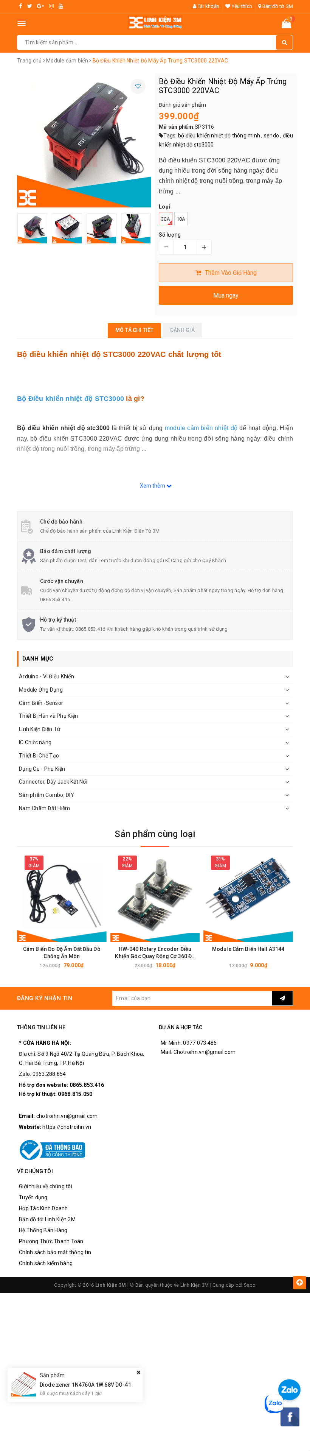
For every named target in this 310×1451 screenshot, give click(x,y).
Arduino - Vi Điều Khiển (46, 676)
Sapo (250, 1285)
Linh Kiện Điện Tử (39, 729)
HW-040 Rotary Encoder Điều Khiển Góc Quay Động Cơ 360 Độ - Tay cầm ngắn (155, 953)
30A (165, 219)
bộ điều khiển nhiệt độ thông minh (219, 135)
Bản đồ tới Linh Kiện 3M (47, 1219)
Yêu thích (241, 6)
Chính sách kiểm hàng (46, 1263)
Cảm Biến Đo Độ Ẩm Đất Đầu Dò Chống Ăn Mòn (62, 952)
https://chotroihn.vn (66, 1127)
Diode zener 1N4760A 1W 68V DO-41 (85, 1385)
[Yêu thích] (138, 86)
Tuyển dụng (33, 1197)
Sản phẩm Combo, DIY (46, 795)
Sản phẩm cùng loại (155, 834)
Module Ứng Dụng (41, 690)
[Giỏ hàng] (286, 25)
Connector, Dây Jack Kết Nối (53, 782)
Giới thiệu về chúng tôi (45, 1186)
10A (181, 219)
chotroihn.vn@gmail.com (67, 1116)
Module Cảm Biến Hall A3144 (248, 949)
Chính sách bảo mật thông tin (55, 1252)
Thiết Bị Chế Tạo (39, 756)
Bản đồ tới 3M (277, 6)
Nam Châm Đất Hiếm (44, 808)
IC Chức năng (35, 742)
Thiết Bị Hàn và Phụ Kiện (48, 716)
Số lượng (170, 235)
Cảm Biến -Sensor (41, 703)
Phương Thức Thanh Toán (51, 1241)
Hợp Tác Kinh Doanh (43, 1208)
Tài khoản (208, 6)
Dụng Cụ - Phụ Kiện (42, 769)
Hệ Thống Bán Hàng (43, 1230)
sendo (271, 135)
